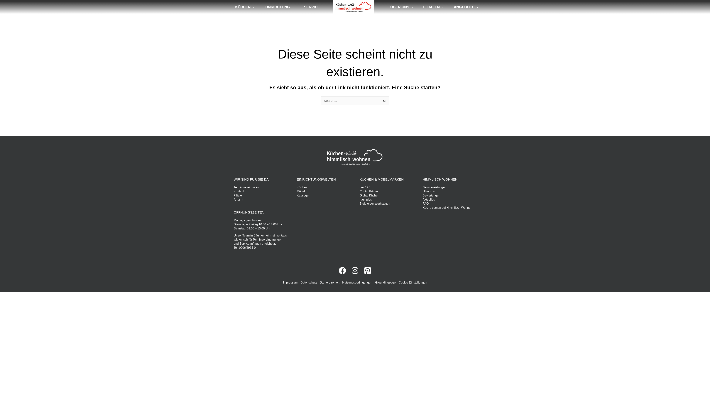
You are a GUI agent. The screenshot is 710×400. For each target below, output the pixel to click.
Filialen (431, 7)
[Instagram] (355, 270)
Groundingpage (385, 282)
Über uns (399, 7)
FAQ (426, 203)
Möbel (301, 191)
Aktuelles (429, 199)
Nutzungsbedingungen (357, 282)
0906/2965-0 (247, 247)
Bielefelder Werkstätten (375, 203)
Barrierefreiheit (329, 282)
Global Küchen (369, 195)
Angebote (464, 7)
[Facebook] (342, 270)
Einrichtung (277, 7)
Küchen (243, 7)
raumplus (366, 199)
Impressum (290, 282)
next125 (365, 187)
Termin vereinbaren (246, 187)
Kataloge (303, 195)
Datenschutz (308, 282)
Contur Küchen (369, 191)
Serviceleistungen (434, 187)
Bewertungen (431, 195)
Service (312, 7)
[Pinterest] (367, 270)
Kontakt (239, 191)
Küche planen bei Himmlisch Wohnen (447, 207)
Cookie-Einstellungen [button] (413, 282)
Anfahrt (238, 199)
